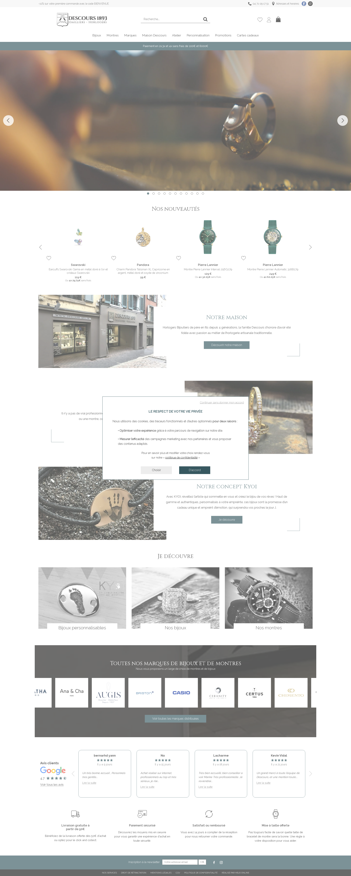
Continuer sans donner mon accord (222, 402)
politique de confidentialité (181, 457)
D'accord (195, 470)
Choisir (156, 470)
